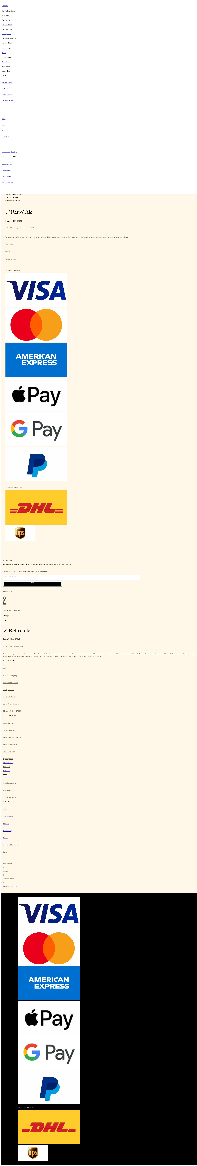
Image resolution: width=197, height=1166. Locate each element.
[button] (32, 583)
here (70, 564)
